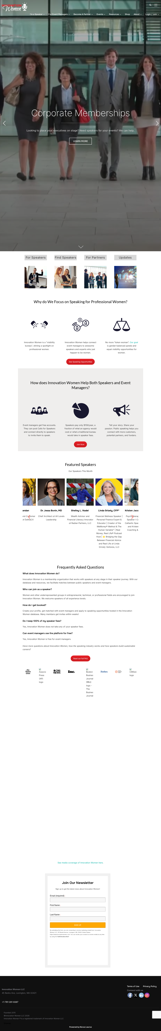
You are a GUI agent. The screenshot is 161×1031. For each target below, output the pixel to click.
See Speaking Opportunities (80, 362)
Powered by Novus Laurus (80, 1027)
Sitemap (7, 1023)
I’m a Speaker (36, 14)
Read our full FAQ (80, 658)
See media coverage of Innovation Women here (80, 862)
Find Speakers (65, 257)
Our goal (134, 342)
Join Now (80, 444)
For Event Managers (58, 14)
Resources (114, 14)
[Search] (150, 4)
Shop (127, 14)
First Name (55, 905)
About (136, 14)
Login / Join (151, 14)
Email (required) (57, 896)
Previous (4, 123)
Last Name (55, 915)
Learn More (80, 141)
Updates (125, 257)
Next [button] (132, 517)
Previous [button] (29, 517)
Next (156, 123)
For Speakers (36, 257)
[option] (37, 506)
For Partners (95, 257)
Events (100, 14)
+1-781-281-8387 (10, 1002)
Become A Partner (82, 14)
